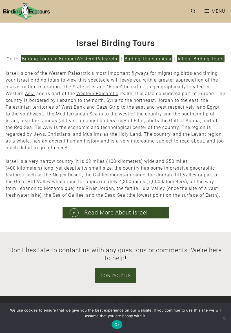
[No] (224, 318)
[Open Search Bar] (193, 11)
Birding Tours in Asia (148, 59)
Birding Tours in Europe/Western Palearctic (70, 59)
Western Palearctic (97, 93)
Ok (116, 324)
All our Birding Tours (200, 59)
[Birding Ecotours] (26, 11)
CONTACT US (116, 275)
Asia (30, 93)
